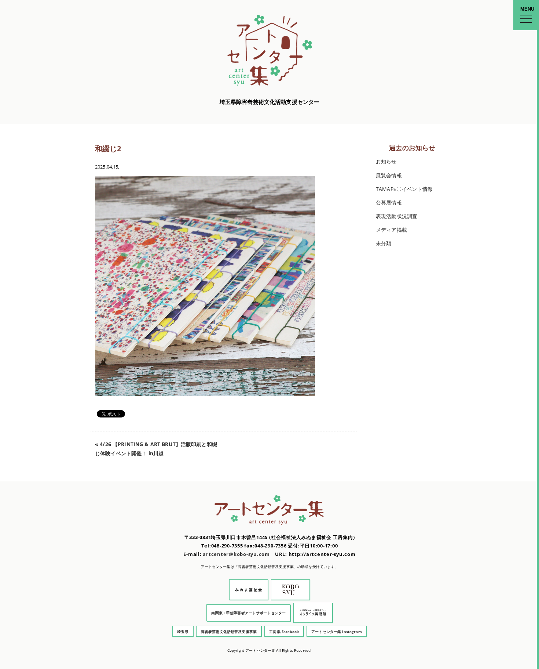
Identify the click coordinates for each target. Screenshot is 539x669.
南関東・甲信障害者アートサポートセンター (248, 612)
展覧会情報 (389, 175)
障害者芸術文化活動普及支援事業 (229, 631)
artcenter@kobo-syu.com (236, 554)
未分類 (383, 243)
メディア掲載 (391, 229)
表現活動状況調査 (396, 216)
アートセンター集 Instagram (336, 631)
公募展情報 (389, 202)
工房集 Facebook (284, 631)
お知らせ (386, 161)
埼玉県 (182, 631)
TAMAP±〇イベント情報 (404, 188)
